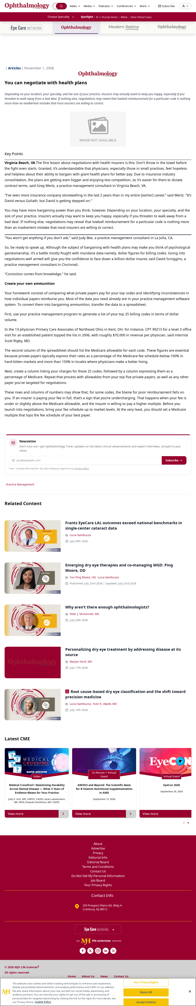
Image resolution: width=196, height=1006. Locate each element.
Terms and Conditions (98, 867)
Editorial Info (98, 857)
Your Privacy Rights (98, 885)
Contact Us (98, 871)
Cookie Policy (43, 1002)
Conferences (125, 6)
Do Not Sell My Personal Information (98, 876)
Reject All (146, 992)
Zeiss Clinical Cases (141, 17)
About (98, 844)
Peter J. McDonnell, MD (84, 614)
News (104, 976)
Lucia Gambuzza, (80, 704)
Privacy (98, 853)
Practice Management (20, 484)
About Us (88, 976)
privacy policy (81, 468)
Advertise (98, 848)
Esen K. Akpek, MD (105, 704)
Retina (124, 17)
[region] (98, 992)
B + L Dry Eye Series (107, 17)
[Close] (190, 991)
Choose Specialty (58, 17)
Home (72, 976)
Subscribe (172, 460)
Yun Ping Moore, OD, (83, 577)
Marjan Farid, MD (81, 661)
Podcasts (104, 6)
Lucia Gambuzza (80, 535)
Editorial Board (98, 862)
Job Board (98, 880)
